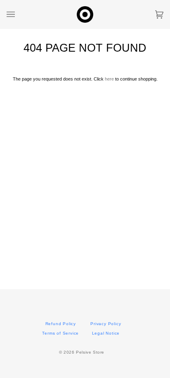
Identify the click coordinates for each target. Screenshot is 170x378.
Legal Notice (106, 333)
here (109, 78)
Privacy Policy (105, 323)
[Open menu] (19, 14)
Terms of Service (60, 333)
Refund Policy (60, 323)
